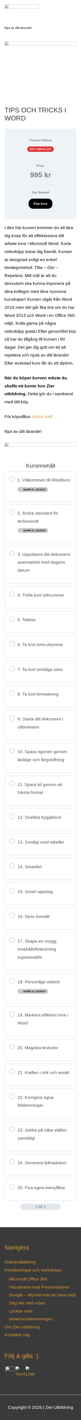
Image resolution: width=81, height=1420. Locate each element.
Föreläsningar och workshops (33, 1270)
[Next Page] (58, 1206)
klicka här (41, 416)
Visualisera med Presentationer (39, 1287)
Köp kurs (40, 203)
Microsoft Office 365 (28, 1279)
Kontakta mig (17, 1334)
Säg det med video (27, 1303)
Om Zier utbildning (22, 1327)
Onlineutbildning (20, 1262)
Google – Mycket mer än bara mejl (42, 1295)
